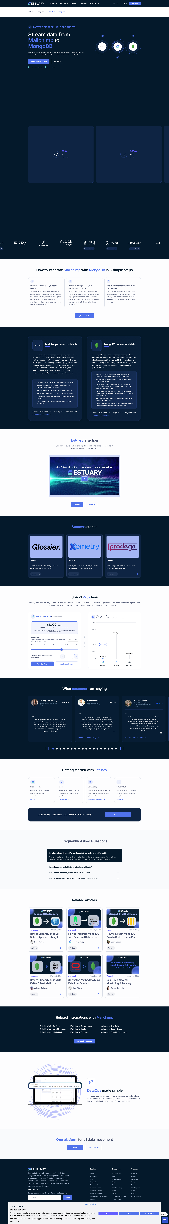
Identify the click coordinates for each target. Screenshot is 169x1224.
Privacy (133, 1182)
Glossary (114, 1185)
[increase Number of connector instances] (76, 656)
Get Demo (57, 61)
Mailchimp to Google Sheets (111, 1029)
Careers (133, 1176)
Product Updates (117, 1179)
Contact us (118, 815)
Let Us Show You (93, 1148)
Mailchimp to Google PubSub (51, 1032)
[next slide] (122, 748)
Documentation (116, 1173)
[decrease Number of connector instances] (62, 656)
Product (52, 3)
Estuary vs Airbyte (95, 1187)
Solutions (63, 3)
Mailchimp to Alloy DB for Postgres (114, 1032)
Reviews (92, 1199)
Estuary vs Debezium (96, 1193)
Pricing (73, 3)
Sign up (32, 799)
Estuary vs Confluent (96, 1190)
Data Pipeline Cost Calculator (98, 1196)
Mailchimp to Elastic (78, 1029)
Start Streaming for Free (38, 61)
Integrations (41, 12)
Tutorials (114, 1182)
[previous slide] (47, 748)
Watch (118, 799)
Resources (93, 3)
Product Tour (94, 1182)
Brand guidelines (136, 1196)
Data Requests (135, 1187)
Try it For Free (42, 664)
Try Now (77, 505)
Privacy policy (90, 1204)
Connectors (83, 3)
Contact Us (92, 505)
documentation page (43, 414)
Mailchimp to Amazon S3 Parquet (52, 1029)
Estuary (92, 1173)
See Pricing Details (66, 664)
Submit (67, 1198)
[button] (53, 3)
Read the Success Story (87, 738)
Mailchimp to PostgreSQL (50, 1026)
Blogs (113, 1176)
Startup (133, 1193)
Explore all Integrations (85, 1041)
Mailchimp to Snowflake (110, 1026)
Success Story (56, 248)
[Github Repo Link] (118, 3)
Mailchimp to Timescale (79, 1032)
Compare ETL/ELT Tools (119, 1196)
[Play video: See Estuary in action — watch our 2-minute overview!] (84, 478)
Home (32, 12)
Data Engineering (117, 1187)
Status (133, 1190)
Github (114, 1193)
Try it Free (135, 3)
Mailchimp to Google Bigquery (81, 1026)
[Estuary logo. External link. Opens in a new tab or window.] (16, 1206)
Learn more (63, 799)
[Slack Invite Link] (114, 3)
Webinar (114, 1190)
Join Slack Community (95, 799)
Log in (125, 3)
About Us (134, 1173)
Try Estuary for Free (85, 316)
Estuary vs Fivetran (95, 1185)
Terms (133, 1185)
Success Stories (116, 1199)
